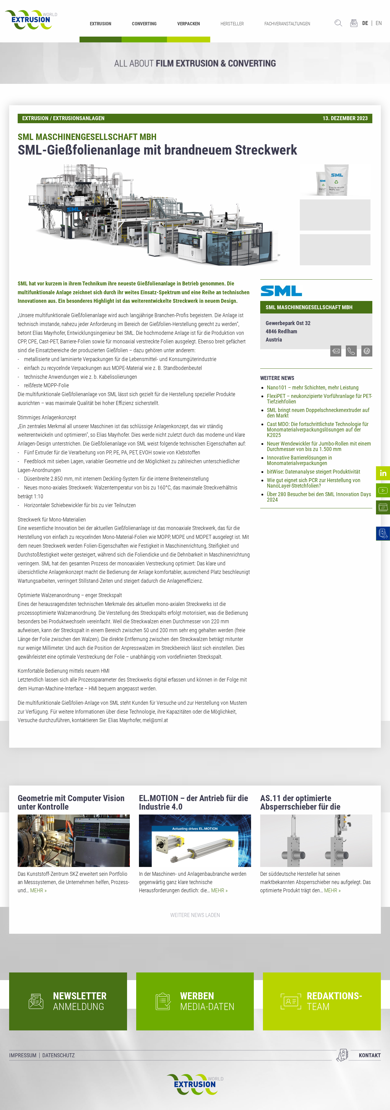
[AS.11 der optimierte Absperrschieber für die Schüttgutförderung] (316, 841)
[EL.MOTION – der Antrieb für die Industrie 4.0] (195, 841)
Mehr (37, 890)
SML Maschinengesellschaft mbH (309, 307)
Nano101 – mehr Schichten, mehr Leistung (313, 387)
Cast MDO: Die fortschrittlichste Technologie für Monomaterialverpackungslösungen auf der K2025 (317, 429)
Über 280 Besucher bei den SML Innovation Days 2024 (319, 497)
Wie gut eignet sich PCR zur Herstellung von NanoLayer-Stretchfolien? (313, 483)
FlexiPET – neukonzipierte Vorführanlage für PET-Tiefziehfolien (319, 399)
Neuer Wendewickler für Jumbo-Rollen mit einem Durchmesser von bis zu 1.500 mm (319, 446)
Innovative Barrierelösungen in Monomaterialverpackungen (299, 460)
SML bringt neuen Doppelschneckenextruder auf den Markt (318, 413)
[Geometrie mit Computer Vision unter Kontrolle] (74, 841)
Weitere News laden (195, 915)
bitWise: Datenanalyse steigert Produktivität (313, 471)
